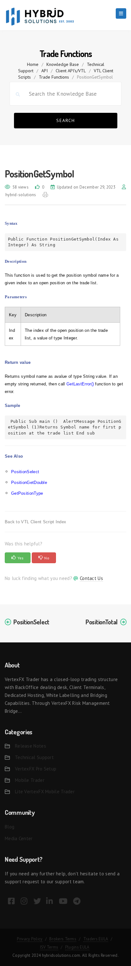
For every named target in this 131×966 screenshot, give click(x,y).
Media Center (19, 838)
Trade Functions (54, 77)
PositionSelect (25, 471)
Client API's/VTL (71, 71)
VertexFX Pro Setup (35, 769)
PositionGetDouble (29, 482)
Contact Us (91, 578)
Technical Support (34, 757)
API (44, 71)
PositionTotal (102, 622)
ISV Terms (49, 947)
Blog (9, 827)
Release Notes (30, 746)
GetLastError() (80, 384)
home (32, 64)
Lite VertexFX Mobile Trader (45, 792)
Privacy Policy (29, 939)
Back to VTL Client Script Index (35, 521)
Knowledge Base (62, 64)
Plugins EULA (77, 947)
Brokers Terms (62, 939)
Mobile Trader (30, 780)
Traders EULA (95, 939)
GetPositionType (27, 493)
